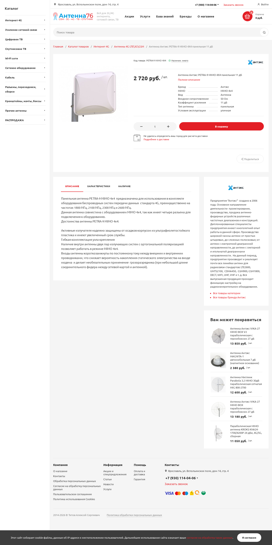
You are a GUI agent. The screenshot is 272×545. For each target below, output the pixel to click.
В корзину (221, 126)
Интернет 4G (101, 46)
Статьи (107, 479)
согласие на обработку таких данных (210, 537)
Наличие (124, 186)
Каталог (11, 8)
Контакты (59, 476)
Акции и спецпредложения (114, 472)
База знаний (165, 16)
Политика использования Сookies (74, 499)
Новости (108, 484)
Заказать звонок (233, 4)
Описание (72, 186)
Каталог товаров (78, 46)
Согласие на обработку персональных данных (77, 487)
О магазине (206, 16)
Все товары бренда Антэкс (229, 297)
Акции (129, 16)
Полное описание (189, 79)
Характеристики (98, 186)
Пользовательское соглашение (72, 494)
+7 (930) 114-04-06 (180, 478)
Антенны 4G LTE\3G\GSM (129, 46)
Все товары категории (226, 293)
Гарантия (139, 479)
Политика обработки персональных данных (134, 515)
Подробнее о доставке (156, 139)
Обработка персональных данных (74, 481)
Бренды (185, 16)
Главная (58, 46)
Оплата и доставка (139, 472)
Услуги (145, 16)
